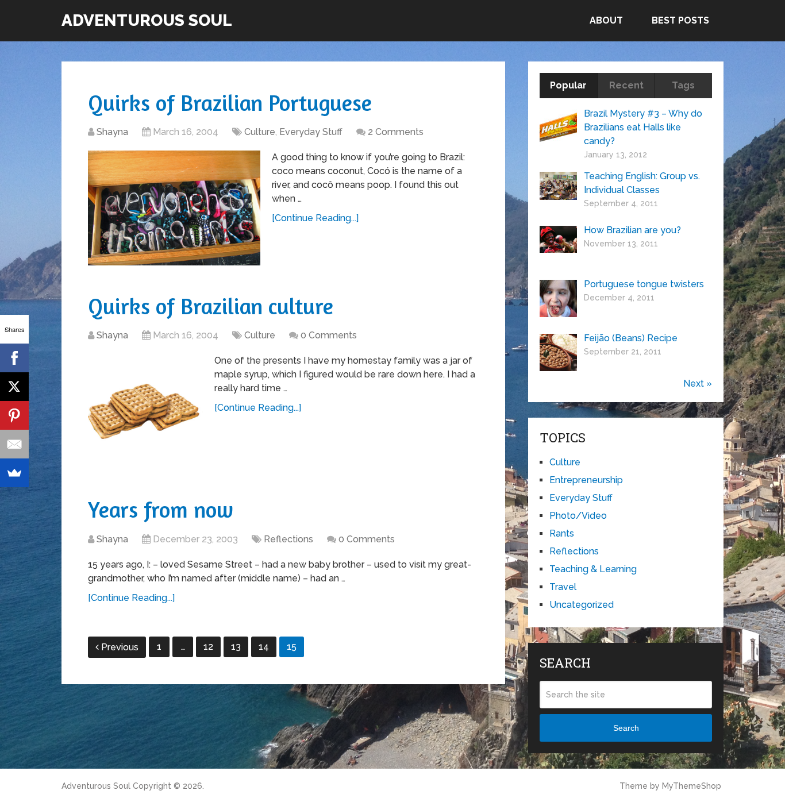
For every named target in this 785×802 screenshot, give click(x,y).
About (606, 20)
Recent (626, 85)
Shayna (112, 131)
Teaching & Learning (593, 569)
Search (626, 727)
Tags (683, 85)
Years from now (160, 509)
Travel (562, 586)
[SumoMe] (14, 472)
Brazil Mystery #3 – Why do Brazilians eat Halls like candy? (643, 127)
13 (236, 646)
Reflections (288, 539)
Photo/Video (578, 515)
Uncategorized (581, 604)
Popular (568, 85)
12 (208, 646)
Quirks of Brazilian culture (210, 306)
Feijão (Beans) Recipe (631, 338)
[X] (14, 386)
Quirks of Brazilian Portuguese (230, 103)
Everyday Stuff (311, 131)
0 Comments (329, 335)
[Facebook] (14, 358)
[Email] (14, 444)
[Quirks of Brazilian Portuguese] (174, 208)
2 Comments (396, 131)
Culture (259, 131)
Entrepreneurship (586, 480)
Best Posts (680, 20)
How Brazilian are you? (632, 230)
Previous (119, 647)
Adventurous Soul (146, 21)
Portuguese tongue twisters (644, 284)
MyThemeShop (691, 786)
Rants (561, 533)
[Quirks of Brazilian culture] (145, 411)
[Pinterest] (14, 415)
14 (264, 646)
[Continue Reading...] (315, 218)
